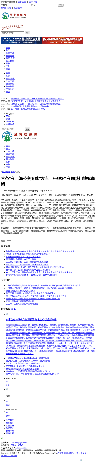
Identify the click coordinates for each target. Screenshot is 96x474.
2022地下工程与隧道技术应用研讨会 (22, 304)
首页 (8, 48)
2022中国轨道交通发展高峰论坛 (20, 301)
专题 (8, 69)
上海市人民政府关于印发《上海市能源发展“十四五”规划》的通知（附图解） (40, 288)
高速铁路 (10, 124)
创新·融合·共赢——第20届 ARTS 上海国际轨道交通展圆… (36, 104)
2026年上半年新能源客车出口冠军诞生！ (24, 363)
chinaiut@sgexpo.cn (19, 442)
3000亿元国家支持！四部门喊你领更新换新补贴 (27, 262)
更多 (13, 309)
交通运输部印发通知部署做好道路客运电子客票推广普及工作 (33, 299)
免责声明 (10, 431)
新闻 (8, 50)
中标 (8, 66)
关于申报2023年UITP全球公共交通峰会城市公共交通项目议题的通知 (36, 296)
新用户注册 (6, 8)
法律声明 (10, 428)
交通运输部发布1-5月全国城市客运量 (22, 369)
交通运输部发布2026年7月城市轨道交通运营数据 (27, 358)
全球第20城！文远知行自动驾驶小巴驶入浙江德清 (28, 270)
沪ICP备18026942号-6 (66, 453)
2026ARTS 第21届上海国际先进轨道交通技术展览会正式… (36, 101)
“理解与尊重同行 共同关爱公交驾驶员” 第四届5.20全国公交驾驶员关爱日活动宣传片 (43, 285)
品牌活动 (10, 89)
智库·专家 (10, 58)
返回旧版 (33, 2)
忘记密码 (18, 8)
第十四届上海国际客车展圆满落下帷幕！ (29, 109)
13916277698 (21, 448)
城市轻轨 (10, 121)
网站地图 (10, 433)
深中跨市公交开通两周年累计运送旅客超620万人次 (28, 371)
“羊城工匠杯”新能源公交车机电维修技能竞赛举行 (28, 254)
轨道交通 (10, 56)
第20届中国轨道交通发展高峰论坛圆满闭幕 (30, 106)
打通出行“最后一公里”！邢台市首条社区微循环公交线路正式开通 (35, 267)
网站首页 (22, 2)
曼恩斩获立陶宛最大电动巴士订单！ (22, 259)
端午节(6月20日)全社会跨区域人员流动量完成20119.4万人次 (32, 374)
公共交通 (10, 53)
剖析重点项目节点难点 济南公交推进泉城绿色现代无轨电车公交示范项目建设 (40, 251)
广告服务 (10, 425)
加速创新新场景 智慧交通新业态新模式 (23, 257)
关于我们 (10, 420)
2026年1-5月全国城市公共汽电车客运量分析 (25, 366)
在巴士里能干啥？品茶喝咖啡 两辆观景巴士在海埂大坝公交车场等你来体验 (39, 272)
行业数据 (10, 61)
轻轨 (8, 119)
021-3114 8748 (17, 445)
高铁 (8, 116)
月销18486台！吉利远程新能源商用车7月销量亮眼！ (29, 361)
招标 (8, 63)
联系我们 (10, 423)
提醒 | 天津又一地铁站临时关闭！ (20, 291)
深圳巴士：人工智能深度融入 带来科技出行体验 (27, 264)
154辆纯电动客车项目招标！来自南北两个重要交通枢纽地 (31, 275)
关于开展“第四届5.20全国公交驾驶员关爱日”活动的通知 (30, 293)
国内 (13, 172)
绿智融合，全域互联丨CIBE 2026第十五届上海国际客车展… (37, 98)
